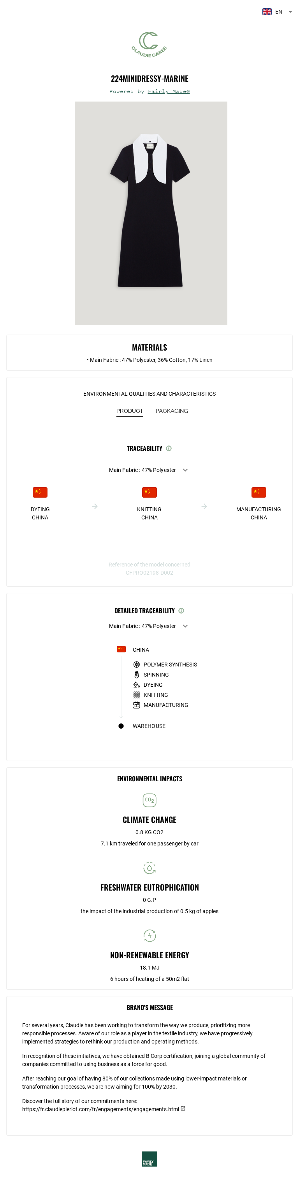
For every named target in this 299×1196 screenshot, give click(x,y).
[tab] (130, 411)
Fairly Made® (169, 91)
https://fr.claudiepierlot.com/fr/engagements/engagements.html (100, 1109)
